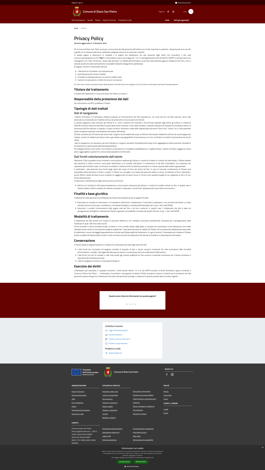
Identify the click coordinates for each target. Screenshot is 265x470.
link (152, 457)
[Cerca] (190, 11)
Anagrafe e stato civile (110, 391)
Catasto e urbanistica (109, 410)
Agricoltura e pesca (139, 414)
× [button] (262, 447)
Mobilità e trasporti (109, 417)
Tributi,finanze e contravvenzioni (144, 399)
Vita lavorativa (107, 399)
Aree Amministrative (79, 395)
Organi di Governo (78, 391)
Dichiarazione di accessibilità (143, 440)
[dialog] (132, 457)
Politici (74, 406)
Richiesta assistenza (109, 440)
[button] (132, 466)
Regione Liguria (77, 2)
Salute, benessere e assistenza (143, 406)
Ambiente (136, 402)
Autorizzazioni (138, 410)
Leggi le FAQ (106, 436)
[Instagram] (172, 11)
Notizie (166, 391)
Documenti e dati (78, 414)
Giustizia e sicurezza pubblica (143, 395)
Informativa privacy (140, 432)
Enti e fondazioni (77, 403)
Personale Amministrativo (81, 410)
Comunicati (168, 395)
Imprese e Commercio (109, 403)
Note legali (136, 436)
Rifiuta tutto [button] (141, 462)
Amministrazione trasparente (143, 428)
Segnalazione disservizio (110, 432)
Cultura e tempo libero (110, 395)
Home (76, 28)
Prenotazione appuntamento (112, 428)
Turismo (105, 414)
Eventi (166, 413)
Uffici (73, 399)
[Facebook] (167, 11)
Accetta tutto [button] (124, 462)
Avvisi (166, 399)
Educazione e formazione (141, 391)
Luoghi (166, 409)
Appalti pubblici (107, 406)
